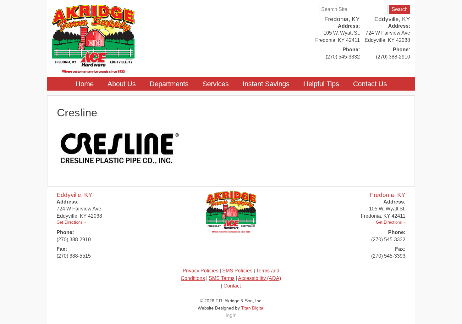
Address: (399, 26)
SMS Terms (221, 278)
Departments (169, 84)
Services (215, 84)
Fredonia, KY (342, 19)
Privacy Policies (201, 270)
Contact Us (370, 84)
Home (84, 84)
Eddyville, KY (392, 19)
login (231, 315)
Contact (232, 285)
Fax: (62, 249)
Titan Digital (252, 307)
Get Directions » (71, 222)
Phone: (401, 49)
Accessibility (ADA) (259, 278)
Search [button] (400, 9)
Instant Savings (266, 84)
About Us (121, 84)
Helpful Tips (321, 84)
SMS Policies (238, 270)
